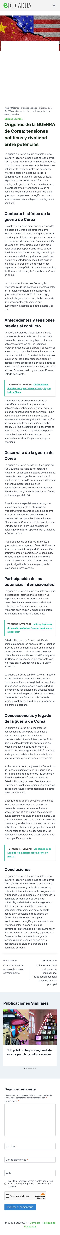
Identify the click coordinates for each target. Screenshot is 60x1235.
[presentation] (30, 1027)
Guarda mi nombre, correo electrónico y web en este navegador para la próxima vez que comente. (30, 1184)
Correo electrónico (17, 1159)
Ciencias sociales (13, 119)
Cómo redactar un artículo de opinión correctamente (13, 967)
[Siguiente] (52, 1038)
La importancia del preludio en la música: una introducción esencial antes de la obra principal (45, 973)
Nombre (11, 1146)
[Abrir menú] (54, 5)
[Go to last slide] (8, 1038)
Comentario (11, 1101)
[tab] (24, 1068)
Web (8, 1173)
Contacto (35, 1222)
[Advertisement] (30, 75)
